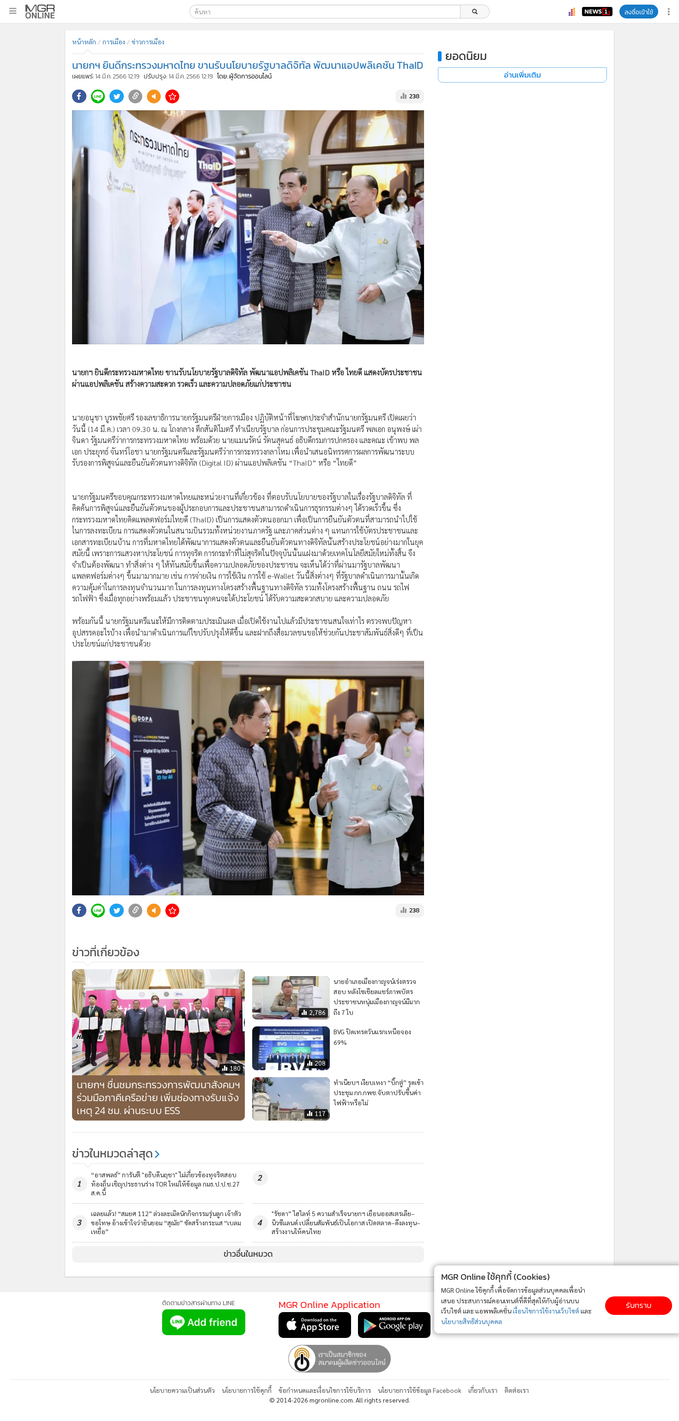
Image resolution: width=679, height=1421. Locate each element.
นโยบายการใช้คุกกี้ (247, 1390)
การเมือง (114, 41)
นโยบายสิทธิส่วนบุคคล (471, 1321)
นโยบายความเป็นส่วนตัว (182, 1390)
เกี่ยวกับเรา (482, 1390)
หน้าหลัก (84, 41)
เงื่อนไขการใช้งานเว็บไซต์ (546, 1311)
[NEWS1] (597, 11)
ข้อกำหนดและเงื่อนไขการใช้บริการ (325, 1390)
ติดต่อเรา (516, 1390)
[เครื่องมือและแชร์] (669, 12)
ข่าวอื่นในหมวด (248, 1254)
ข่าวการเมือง (148, 41)
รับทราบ (638, 1305)
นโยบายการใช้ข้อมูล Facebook (419, 1390)
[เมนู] (12, 11)
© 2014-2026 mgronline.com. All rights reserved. (339, 1400)
